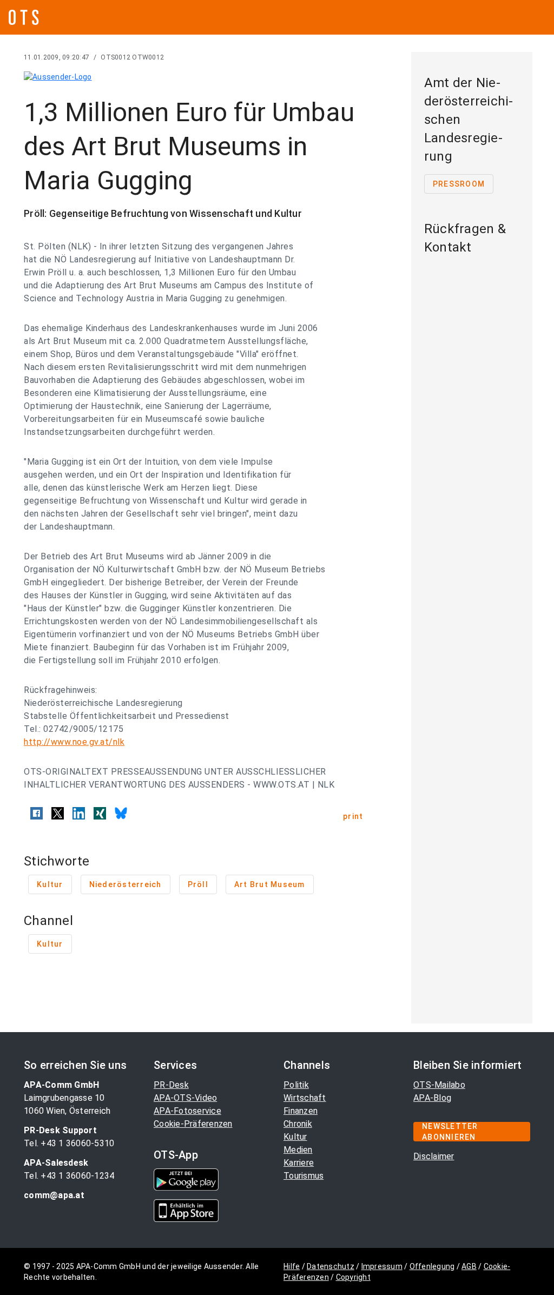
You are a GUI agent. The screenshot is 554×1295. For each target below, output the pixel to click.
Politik (296, 1085)
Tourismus (303, 1176)
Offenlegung (432, 1266)
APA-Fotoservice (187, 1111)
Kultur (295, 1137)
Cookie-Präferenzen (193, 1124)
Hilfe (291, 1266)
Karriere (298, 1163)
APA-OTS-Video (185, 1098)
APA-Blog (432, 1098)
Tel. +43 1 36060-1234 (69, 1176)
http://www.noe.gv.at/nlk (74, 742)
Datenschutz (330, 1266)
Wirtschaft (304, 1098)
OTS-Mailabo (439, 1085)
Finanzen (300, 1111)
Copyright (353, 1277)
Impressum (382, 1266)
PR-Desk (171, 1085)
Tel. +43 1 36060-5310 (69, 1143)
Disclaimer (433, 1156)
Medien (298, 1150)
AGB (469, 1266)
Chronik (297, 1124)
